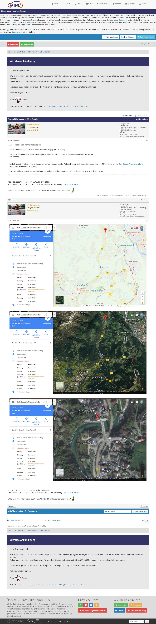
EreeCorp (32, 622)
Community (123, 20)
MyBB (37, 620)
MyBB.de (24, 620)
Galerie (90, 4)
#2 (147, 221)
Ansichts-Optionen (142, 119)
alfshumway (143, 195)
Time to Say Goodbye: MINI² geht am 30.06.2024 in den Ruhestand (65, 106)
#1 (147, 140)
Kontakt (120, 610)
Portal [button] (56, 4)
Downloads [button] (103, 4)
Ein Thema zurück (16, 511)
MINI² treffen (45, 52)
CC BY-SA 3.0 (49, 622)
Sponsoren (131, 4)
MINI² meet (32, 52)
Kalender (117, 4)
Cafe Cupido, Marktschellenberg (131, 164)
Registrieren (28, 44)
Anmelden (14, 44)
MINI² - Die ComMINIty (16, 52)
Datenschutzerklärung (30, 22)
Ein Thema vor (30, 511)
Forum (67, 4)
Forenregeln (122, 605)
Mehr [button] (143, 4)
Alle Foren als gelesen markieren (93, 610)
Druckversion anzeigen (17, 520)
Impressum (136, 605)
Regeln (13, 22)
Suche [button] (78, 4)
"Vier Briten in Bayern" (71, 184)
